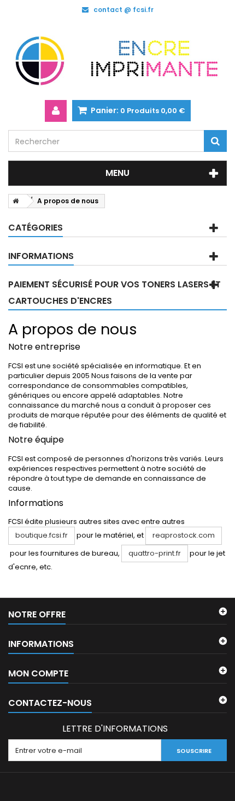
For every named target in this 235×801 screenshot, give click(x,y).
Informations (41, 256)
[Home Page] (14, 201)
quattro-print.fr (154, 553)
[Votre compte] (56, 111)
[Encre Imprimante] (117, 59)
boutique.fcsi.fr (41, 535)
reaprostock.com (183, 535)
